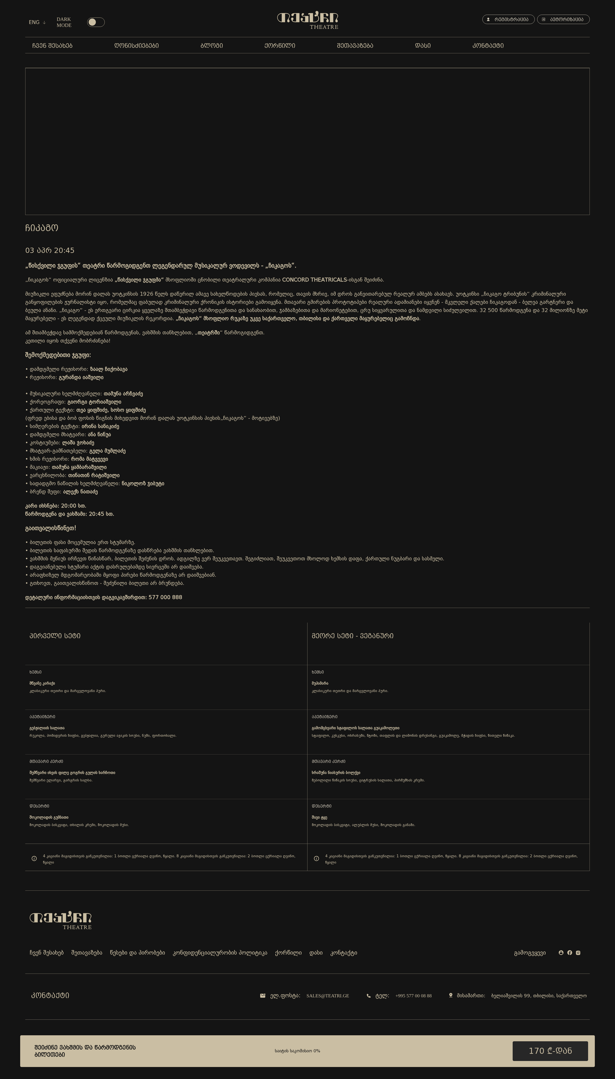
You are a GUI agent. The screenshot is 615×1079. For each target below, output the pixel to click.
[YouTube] (561, 953)
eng (35, 22)
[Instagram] (578, 953)
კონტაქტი (343, 953)
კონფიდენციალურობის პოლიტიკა (220, 953)
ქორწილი (288, 953)
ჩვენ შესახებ (47, 953)
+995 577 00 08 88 (413, 995)
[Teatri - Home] (307, 20)
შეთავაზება (86, 953)
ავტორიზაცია (566, 19)
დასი (316, 953)
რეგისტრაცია (511, 19)
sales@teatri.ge (328, 995)
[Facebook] (569, 953)
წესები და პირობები (137, 953)
